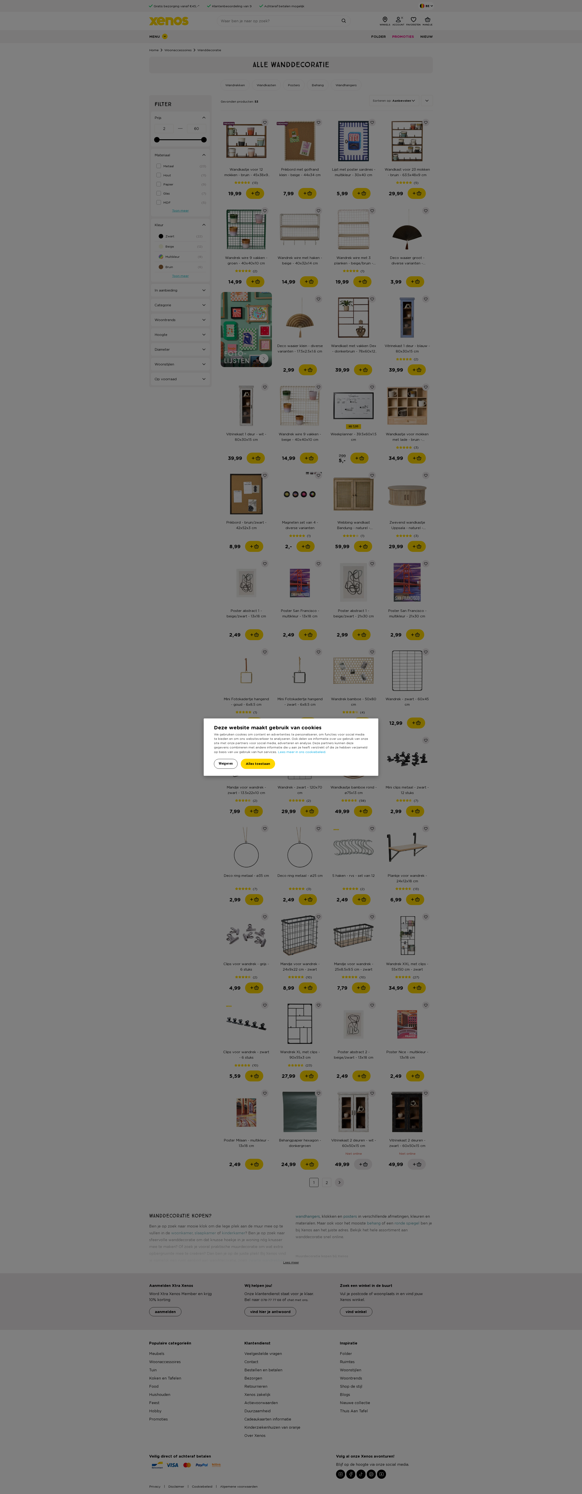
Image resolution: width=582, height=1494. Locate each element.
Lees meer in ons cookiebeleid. (302, 752)
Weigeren (226, 763)
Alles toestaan (258, 763)
